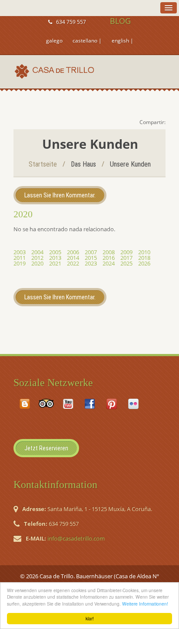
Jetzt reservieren (46, 448)
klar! (90, 618)
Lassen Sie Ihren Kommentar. (60, 195)
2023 (91, 263)
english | (122, 40)
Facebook (90, 404)
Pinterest (111, 404)
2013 (55, 258)
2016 (109, 258)
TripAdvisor (46, 403)
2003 (19, 252)
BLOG (120, 21)
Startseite (43, 164)
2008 (109, 252)
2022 (73, 263)
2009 (126, 252)
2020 (37, 263)
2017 (126, 258)
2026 (144, 263)
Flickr (133, 404)
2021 (55, 263)
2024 (109, 263)
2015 (91, 258)
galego (54, 40)
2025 (126, 263)
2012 (37, 258)
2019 (19, 263)
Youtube (68, 404)
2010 (144, 252)
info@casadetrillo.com (76, 538)
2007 (91, 252)
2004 (37, 252)
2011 (19, 258)
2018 (144, 258)
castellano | (87, 40)
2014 (73, 258)
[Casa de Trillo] (56, 71)
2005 (55, 252)
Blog (24, 404)
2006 (73, 252)
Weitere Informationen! (145, 603)
